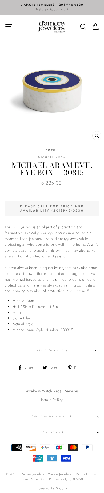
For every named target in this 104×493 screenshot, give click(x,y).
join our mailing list (52, 416)
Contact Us (52, 433)
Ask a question (52, 351)
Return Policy (52, 399)
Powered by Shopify (52, 488)
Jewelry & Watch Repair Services (52, 391)
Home (50, 149)
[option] (52, 7)
